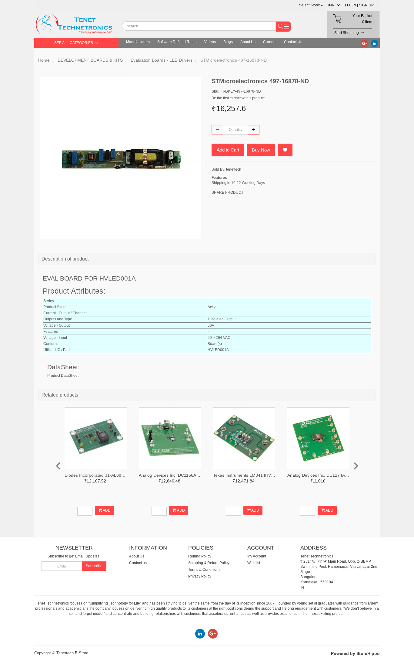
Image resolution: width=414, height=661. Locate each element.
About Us (247, 42)
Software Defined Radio (177, 42)
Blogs (228, 42)
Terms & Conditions (204, 569)
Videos (210, 42)
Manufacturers (138, 42)
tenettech (233, 169)
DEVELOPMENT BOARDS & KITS (90, 60)
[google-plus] (364, 43)
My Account (256, 556)
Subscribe (94, 566)
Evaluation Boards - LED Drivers (161, 60)
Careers (269, 42)
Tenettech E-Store (72, 653)
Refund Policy (199, 556)
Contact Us (293, 42)
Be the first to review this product (238, 98)
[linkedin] (374, 43)
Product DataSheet (62, 375)
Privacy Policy (199, 576)
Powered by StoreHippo (355, 653)
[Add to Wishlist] (285, 150)
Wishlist (253, 563)
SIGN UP (366, 5)
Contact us (138, 563)
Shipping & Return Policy (208, 563)
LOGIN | (351, 5)
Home (44, 60)
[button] (311, 5)
